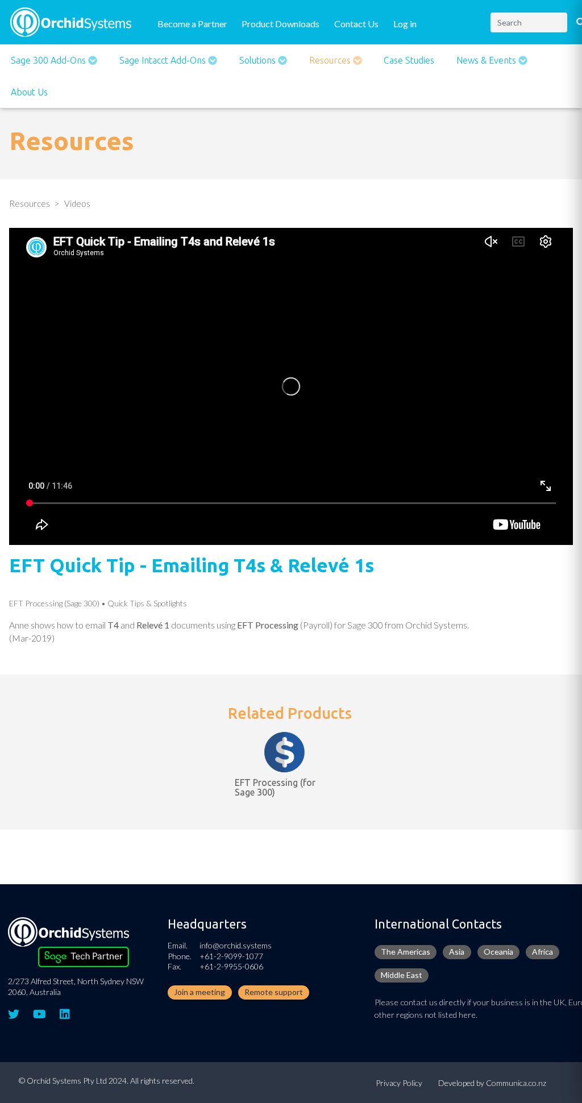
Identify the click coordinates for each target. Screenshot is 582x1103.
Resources (331, 60)
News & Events (487, 60)
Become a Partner (192, 23)
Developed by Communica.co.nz (492, 1083)
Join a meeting (199, 992)
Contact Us (356, 23)
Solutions (258, 60)
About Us (29, 92)
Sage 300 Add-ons (49, 60)
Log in (405, 23)
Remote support (273, 992)
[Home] (70, 20)
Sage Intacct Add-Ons (163, 60)
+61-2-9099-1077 (231, 956)
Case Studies (409, 60)
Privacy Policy (399, 1083)
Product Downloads (280, 23)
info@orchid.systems (235, 945)
